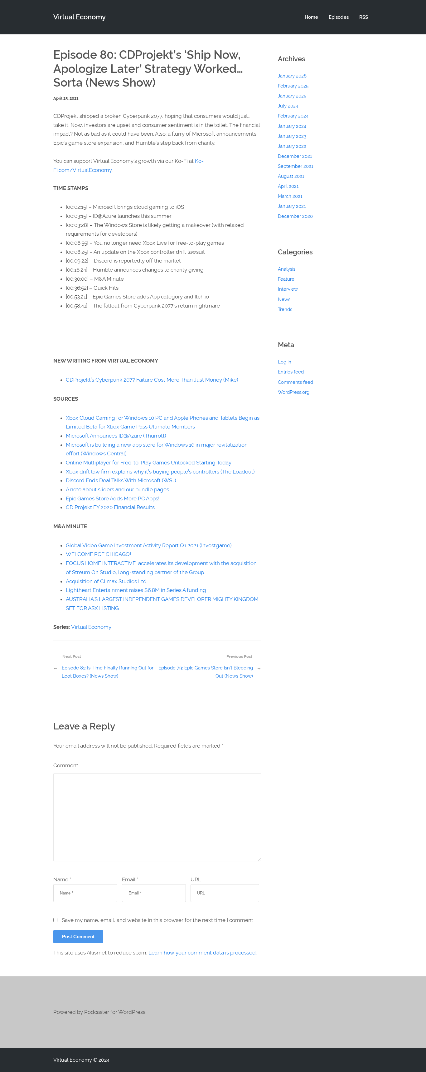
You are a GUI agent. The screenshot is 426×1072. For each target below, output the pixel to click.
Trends (285, 309)
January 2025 (292, 96)
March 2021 (290, 196)
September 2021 (295, 166)
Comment (65, 765)
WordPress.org (293, 392)
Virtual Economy (91, 627)
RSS (363, 17)
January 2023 (292, 136)
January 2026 (292, 76)
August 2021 (291, 176)
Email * (130, 879)
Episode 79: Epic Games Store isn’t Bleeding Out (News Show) (205, 672)
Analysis (286, 269)
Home (311, 17)
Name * (62, 879)
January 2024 (292, 126)
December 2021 (295, 156)
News (284, 299)
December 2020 (295, 216)
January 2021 (292, 206)
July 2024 (288, 106)
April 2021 (288, 186)
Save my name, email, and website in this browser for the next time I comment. (158, 920)
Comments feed (295, 382)
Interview (288, 289)
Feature (286, 279)
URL (196, 879)
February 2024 (293, 116)
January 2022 (292, 146)
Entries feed (291, 372)
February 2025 (293, 86)
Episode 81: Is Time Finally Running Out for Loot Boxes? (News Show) (107, 672)
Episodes (339, 17)
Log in (284, 362)
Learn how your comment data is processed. (202, 952)
